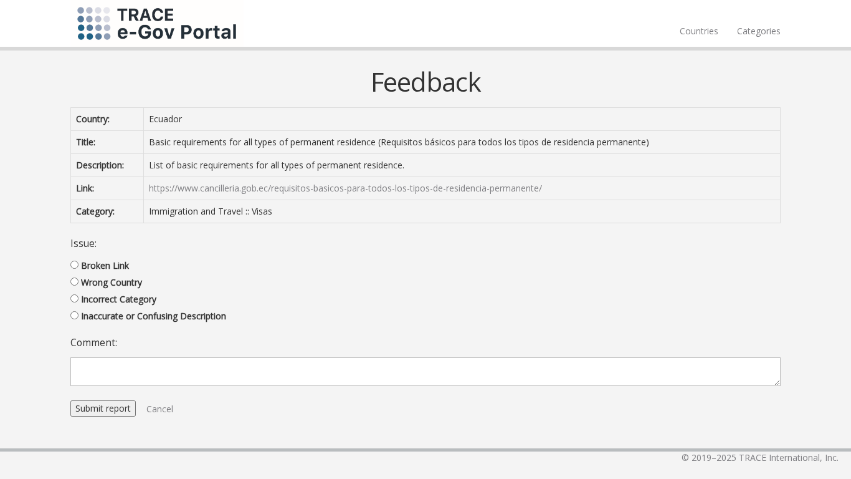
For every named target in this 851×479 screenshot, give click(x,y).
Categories (759, 31)
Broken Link (105, 265)
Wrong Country (111, 282)
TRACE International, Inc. (789, 457)
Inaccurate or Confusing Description (153, 316)
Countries (699, 31)
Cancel (159, 409)
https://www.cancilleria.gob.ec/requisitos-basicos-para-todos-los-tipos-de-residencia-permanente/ (345, 188)
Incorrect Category (118, 299)
